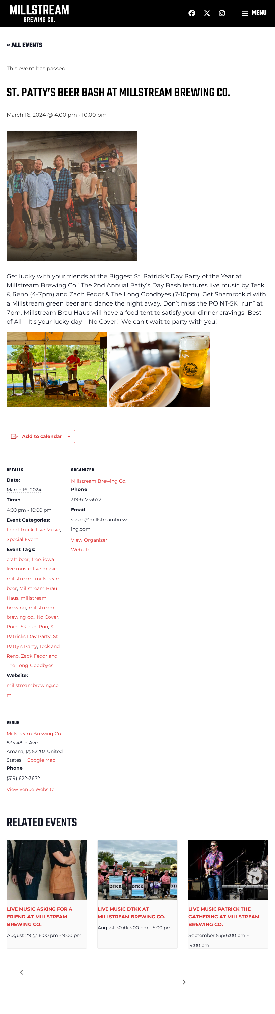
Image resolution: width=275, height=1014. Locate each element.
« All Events (24, 45)
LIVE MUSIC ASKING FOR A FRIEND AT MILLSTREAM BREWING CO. (39, 916)
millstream (20, 579)
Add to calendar (42, 436)
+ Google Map (39, 760)
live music (45, 569)
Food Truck (20, 530)
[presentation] (47, 870)
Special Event (22, 539)
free (36, 559)
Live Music (48, 530)
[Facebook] (192, 13)
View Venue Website (30, 789)
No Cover (47, 617)
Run (43, 627)
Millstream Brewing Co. (98, 481)
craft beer (18, 559)
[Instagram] (222, 13)
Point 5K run (21, 627)
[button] (255, 13)
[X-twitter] (207, 13)
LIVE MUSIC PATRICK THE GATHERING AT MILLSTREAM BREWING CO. (223, 916)
